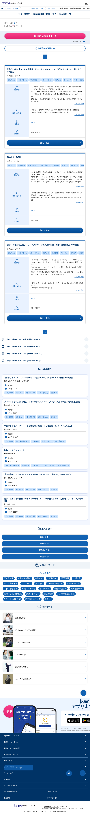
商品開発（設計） (14, 159)
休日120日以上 (22, 80)
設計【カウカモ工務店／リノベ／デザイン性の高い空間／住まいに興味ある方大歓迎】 (43, 247)
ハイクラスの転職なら (23, 679)
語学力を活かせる (32, 599)
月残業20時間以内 (55, 584)
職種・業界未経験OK (13, 594)
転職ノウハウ (8, 761)
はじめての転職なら (22, 642)
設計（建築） (52, 8)
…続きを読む (79, 104)
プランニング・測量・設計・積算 (32, 8)
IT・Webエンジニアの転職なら (26, 630)
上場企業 (73, 253)
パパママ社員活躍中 (66, 594)
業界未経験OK (77, 589)
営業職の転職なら (21, 667)
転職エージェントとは (11, 742)
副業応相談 (82, 253)
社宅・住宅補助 (24, 578)
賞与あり (58, 80)
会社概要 (7, 779)
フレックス (67, 80)
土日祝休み (21, 165)
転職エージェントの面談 (12, 748)
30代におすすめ (28, 589)
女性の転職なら (21, 618)
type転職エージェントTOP (12, 736)
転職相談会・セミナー (11, 754)
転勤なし (65, 165)
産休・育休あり (47, 80)
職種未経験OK (34, 80)
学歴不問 (55, 253)
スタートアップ (32, 594)
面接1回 (48, 599)
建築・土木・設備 (12, 8)
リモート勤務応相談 (80, 80)
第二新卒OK (45, 589)
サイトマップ (8, 773)
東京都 (33, 123)
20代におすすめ (10, 589)
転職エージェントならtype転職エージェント (12, 3)
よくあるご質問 (9, 767)
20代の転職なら (21, 655)
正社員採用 (11, 80)
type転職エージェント (2, 8)
